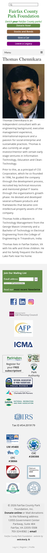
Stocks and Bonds (23, 31)
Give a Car (23, 37)
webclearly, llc (23, 539)
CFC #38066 (13, 459)
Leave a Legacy (23, 43)
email (33, 531)
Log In (15, 547)
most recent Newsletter (27, 289)
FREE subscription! (13, 369)
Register (23, 547)
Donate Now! (23, 25)
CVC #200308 (34, 455)
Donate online (13, 512)
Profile (32, 547)
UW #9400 (12, 447)
